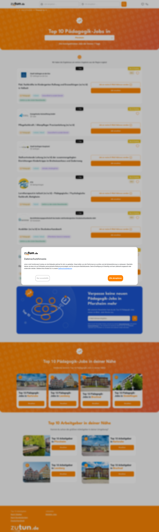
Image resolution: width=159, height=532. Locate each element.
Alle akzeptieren (115, 278)
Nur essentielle (42, 278)
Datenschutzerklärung (65, 268)
